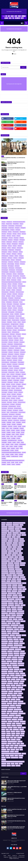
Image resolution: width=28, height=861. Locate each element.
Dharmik (4, 288)
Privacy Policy (22, 855)
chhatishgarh (5, 269)
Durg (4, 290)
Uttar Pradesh (22, 412)
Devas (10, 283)
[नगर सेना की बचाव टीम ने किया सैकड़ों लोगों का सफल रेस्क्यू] (4, 169)
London (11, 342)
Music (21, 360)
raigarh (21, 376)
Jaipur (10, 320)
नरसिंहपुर (14, 438)
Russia (18, 388)
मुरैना (18, 448)
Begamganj (12, 249)
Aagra (4, 221)
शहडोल (4, 456)
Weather (20, 418)
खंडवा (24, 426)
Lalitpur (22, 338)
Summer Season (6, 404)
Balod (4, 241)
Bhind (4, 253)
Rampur (16, 382)
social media (5, 400)
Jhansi (4, 326)
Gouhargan (17, 304)
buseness (11, 261)
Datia (25, 277)
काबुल (20, 426)
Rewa (14, 388)
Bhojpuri (14, 253)
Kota (19, 336)
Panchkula (5, 370)
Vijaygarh (15, 418)
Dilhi (20, 288)
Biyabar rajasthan (6, 259)
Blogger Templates (13, 857)
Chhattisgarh (19, 269)
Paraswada (5, 372)
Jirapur (15, 326)
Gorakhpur (10, 304)
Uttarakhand (5, 414)
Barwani (4, 247)
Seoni (9, 394)
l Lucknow (5, 338)
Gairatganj (5, 298)
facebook (8, 118)
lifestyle (17, 340)
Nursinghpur (16, 366)
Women (10, 420)
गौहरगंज (18, 430)
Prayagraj (18, 374)
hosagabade (12, 312)
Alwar (10, 231)
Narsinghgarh (13, 362)
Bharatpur (16, 251)
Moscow (15, 356)
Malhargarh (17, 350)
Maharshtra (18, 348)
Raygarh (18, 384)
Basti (9, 247)
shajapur (4, 396)
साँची (13, 462)
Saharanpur (5, 390)
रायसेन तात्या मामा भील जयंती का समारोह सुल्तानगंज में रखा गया (12, 452)
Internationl (19, 316)
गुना (11, 428)
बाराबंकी (8, 444)
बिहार (12, 444)
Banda (4, 243)
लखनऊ (8, 454)
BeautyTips (5, 249)
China (4, 273)
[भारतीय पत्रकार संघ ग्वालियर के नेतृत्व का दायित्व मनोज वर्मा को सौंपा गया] (4, 181)
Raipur (14, 378)
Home (14, 53)
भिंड (7, 446)
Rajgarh (10, 380)
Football (8, 296)
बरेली (18, 442)
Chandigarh (11, 265)
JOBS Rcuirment (10, 328)
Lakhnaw (10, 338)
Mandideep (5, 352)
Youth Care (17, 420)
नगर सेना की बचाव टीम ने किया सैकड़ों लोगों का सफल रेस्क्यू (16, 167)
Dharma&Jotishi (22, 286)
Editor (14, 290)
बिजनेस (16, 16)
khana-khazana (6, 334)
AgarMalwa (16, 223)
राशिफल (12, 16)
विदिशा (12, 454)
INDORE (17, 314)
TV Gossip (11, 408)
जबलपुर (18, 432)
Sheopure (21, 396)
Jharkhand (9, 326)
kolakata (4, 336)
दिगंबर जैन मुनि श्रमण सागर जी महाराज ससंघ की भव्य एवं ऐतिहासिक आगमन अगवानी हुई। (15, 162)
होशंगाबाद (18, 464)
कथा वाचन (10, 426)
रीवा (3, 454)
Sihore (8, 398)
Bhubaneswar (5, 255)
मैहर (21, 448)
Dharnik (10, 288)
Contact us (14, 855)
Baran (10, 245)
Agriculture (5, 225)
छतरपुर (14, 432)
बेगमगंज (17, 444)
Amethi (4, 233)
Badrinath (5, 239)
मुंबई (9, 448)
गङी (7, 428)
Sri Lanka (10, 402)
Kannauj (9, 330)
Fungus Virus (20, 296)
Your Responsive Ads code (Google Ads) (14, 11)
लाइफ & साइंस (17, 18)
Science (21, 392)
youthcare (23, 420)
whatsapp (8, 121)
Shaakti (14, 394)
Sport (11, 400)
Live (21, 340)
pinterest (8, 125)
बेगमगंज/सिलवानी (23, 444)
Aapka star (10, 221)
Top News (5, 408)
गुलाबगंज (22, 428)
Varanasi (16, 416)
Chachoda (5, 265)
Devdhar (15, 283)
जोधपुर (4, 434)
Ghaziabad (16, 302)
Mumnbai (10, 360)
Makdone (10, 350)
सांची (17, 462)
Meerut (22, 354)
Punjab (24, 374)
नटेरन (9, 438)
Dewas (20, 283)
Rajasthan (5, 380)
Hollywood (21, 310)
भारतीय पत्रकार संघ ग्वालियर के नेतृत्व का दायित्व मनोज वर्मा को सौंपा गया (16, 180)
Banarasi (21, 241)
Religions (15, 386)
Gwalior (10, 308)
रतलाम (12, 450)
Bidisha (12, 255)
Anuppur (9, 233)
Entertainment (5, 292)
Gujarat (4, 306)
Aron (20, 233)
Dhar (10, 286)
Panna (21, 370)
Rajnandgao (17, 380)
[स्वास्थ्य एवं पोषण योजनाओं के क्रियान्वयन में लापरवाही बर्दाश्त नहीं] (4, 187)
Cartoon (22, 263)
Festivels (21, 294)
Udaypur (10, 410)
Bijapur (21, 255)
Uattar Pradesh (18, 408)
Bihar (17, 255)
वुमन (13, 18)
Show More (24, 472)
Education (19, 290)
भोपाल (12, 446)
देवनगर (4, 436)
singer (18, 398)
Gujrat (9, 306)
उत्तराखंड (4, 424)
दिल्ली (18, 434)
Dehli (9, 279)
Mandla (11, 352)
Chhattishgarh (5, 271)
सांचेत (21, 462)
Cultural (19, 277)
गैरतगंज (9, 430)
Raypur (24, 384)
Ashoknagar (5, 237)
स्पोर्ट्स (10, 18)
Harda (15, 308)
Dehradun (14, 279)
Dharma (14, 286)
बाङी (22, 442)
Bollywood (19, 259)
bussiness (23, 261)
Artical (24, 233)
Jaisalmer (23, 320)
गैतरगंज (4, 430)
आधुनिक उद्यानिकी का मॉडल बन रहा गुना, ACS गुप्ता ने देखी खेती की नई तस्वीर (20, 487)
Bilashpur (4, 257)
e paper (8, 290)
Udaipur (4, 410)
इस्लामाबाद (19, 422)
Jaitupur (4, 322)
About (9, 855)
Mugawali (8, 358)
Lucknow (16, 342)
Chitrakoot (9, 273)
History (15, 310)
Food (4, 296)
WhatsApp (5, 420)
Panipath (11, 370)
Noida (10, 366)
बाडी (3, 444)
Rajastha (24, 378)
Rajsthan (4, 382)
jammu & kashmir (6, 324)
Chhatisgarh (19, 267)
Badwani (10, 239)
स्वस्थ (14, 464)
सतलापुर (4, 458)
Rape (4, 384)
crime (14, 277)
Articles (9, 235)
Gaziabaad (9, 302)
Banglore (21, 243)
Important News (6, 314)
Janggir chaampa (15, 324)
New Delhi (5, 366)
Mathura (17, 354)
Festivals (15, 294)
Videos (21, 416)
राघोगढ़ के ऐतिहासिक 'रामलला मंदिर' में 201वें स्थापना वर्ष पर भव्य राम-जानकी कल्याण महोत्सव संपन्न (16, 192)
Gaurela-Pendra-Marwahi (14, 300)
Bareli (15, 245)
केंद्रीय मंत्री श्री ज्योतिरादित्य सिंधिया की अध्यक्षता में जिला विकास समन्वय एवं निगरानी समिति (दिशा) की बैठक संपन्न (16, 174)
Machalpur (11, 344)
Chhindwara (13, 271)
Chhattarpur (12, 269)
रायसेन (17, 450)
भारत (3, 446)
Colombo (4, 275)
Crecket (4, 277)
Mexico (4, 356)
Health (10, 310)
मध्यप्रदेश (4, 448)
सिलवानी (4, 464)
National (9, 364)
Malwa (23, 350)
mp (3, 358)
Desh (25, 281)
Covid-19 (23, 275)
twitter (21, 118)
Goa (21, 302)
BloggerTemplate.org (14, 858)
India (12, 314)
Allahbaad (5, 231)
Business (17, 261)
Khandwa (12, 334)
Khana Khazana (16, 332)
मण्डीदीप (21, 446)
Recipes (9, 386)
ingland (22, 314)
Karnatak (4, 332)
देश (6, 16)
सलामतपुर (4, 462)
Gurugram (20, 306)
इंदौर (14, 422)
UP (8, 412)
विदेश (9, 16)
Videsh (4, 418)
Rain (9, 378)
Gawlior (23, 300)
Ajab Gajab (5, 227)
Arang (15, 233)
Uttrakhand (12, 414)
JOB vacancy (21, 326)
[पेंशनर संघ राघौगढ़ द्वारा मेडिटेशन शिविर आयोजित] (4, 198)
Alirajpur (18, 229)
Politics (13, 374)
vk (21, 125)
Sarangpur (5, 392)
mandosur (17, 352)
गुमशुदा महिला (16, 428)
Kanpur (15, 330)
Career (17, 263)
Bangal (9, 243)
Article (4, 235)
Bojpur (13, 259)
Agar (4, 223)
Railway (4, 378)
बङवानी (10, 442)
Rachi (4, 376)
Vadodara (18, 414)
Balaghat (16, 239)
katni (10, 332)
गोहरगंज (13, 430)
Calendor (4, 263)
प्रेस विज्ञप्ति (4, 442)
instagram (8, 128)
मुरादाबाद (13, 448)
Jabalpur (4, 320)
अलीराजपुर (9, 422)
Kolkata (10, 336)
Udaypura (16, 410)
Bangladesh (15, 243)
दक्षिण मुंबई (8, 434)
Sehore (4, 394)
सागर (9, 462)
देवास (8, 436)
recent (4, 386)
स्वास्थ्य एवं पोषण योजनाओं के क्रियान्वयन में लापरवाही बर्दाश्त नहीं (16, 185)
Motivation (21, 356)
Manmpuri (11, 354)
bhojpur (9, 253)
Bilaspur (10, 257)
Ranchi (22, 382)
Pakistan (23, 368)
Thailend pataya (13, 406)
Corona (10, 275)
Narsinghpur (21, 362)
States (15, 402)
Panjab (16, 370)
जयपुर (23, 432)
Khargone (19, 334)
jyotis (22, 328)
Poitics (4, 374)
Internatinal (5, 316)
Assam (11, 237)
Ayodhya (16, 237)
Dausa (4, 279)
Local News (5, 342)
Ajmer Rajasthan (6, 229)
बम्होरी (14, 442)
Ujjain (21, 410)
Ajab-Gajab (12, 227)
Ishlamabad (5, 318)
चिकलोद (9, 432)
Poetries (23, 372)
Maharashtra (22, 346)
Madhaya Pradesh (18, 344)
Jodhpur (17, 328)
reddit (21, 121)
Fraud (14, 296)
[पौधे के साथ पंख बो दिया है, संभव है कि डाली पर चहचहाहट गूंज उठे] (4, 204)
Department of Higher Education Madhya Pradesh (12, 281)
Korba (15, 336)
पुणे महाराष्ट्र (5, 440)
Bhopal (20, 253)
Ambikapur (23, 231)
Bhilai (21, 251)
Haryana (4, 310)
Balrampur (10, 241)
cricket (9, 277)
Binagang (21, 257)
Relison (4, 388)
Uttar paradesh (14, 412)
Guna (14, 306)
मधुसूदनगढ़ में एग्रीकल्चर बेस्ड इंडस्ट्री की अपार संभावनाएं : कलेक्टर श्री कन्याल (20, 504)
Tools (19, 406)
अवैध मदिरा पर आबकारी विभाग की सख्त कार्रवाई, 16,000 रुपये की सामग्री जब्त (13, 157)
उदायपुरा (14, 424)
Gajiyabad (11, 298)
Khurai (24, 334)
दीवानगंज (22, 434)
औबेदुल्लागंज (4, 426)
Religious (20, 386)
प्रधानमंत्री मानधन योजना (12, 440)
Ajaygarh (23, 227)
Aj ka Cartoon (19, 225)
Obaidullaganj (5, 368)
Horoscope (5, 312)
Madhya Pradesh (6, 346)
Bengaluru (5, 251)
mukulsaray (15, 358)
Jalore (24, 322)
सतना (21, 456)
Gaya (4, 302)
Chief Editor (20, 271)
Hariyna (20, 308)
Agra (22, 223)
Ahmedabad (12, 225)
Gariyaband (5, 300)
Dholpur (15, 288)
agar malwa (9, 223)
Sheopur (15, 396)
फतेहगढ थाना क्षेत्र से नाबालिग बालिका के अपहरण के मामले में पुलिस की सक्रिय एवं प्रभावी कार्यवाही (7, 487)
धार (15, 436)
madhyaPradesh (15, 346)
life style (11, 340)
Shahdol (19, 394)
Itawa (18, 318)
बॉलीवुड (22, 18)
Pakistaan (17, 368)
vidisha (9, 418)
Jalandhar (10, 322)
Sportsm (21, 400)
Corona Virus (16, 275)
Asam (19, 235)
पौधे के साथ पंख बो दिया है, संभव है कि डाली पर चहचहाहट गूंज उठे (17, 202)
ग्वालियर (4, 432)
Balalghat (22, 239)
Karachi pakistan (22, 330)
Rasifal (8, 384)
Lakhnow (16, 338)
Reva (9, 388)
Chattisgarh (5, 267)
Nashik (4, 364)
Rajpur (22, 380)
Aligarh (13, 229)
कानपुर (16, 426)
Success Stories (22, 402)
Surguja (13, 404)
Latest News (5, 340)
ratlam (13, 384)
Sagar (23, 388)
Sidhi (4, 398)
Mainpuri (4, 350)
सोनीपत (9, 464)
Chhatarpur (12, 267)
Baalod (22, 237)
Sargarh (10, 392)
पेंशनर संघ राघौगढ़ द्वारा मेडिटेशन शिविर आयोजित (14, 197)
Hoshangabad (19, 312)
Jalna (15, 322)
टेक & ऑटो (23, 16)
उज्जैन (24, 422)
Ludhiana (22, 342)
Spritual (4, 402)
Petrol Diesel (12, 372)
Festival (9, 294)
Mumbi (4, 360)
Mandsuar (5, 354)
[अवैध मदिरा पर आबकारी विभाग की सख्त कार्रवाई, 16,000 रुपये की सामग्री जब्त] (14, 146)
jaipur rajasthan (16, 320)
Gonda (4, 304)
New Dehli (21, 364)
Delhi (20, 279)
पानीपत (19, 438)
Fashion (4, 294)
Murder (15, 360)
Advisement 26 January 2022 (19, 221)
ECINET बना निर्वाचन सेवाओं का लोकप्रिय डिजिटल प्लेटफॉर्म (16, 208)
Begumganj (18, 249)
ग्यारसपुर (23, 430)
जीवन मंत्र (6, 18)
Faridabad (12, 292)
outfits (12, 368)
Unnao (4, 412)
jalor (19, 322)
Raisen (18, 378)
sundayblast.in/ (12, 853)
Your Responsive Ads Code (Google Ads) (14, 83)
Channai (17, 265)
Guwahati (4, 308)
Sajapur (11, 390)
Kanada (4, 330)
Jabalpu (22, 318)
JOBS (4, 328)
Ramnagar (11, 382)
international (12, 316)
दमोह (13, 434)
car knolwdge (11, 263)
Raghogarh (16, 376)
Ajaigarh (17, 227)
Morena (9, 356)
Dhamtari (4, 286)
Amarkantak (16, 231)
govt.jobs (22, 304)
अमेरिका (4, 422)
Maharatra (12, 348)
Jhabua (22, 324)
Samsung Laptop (18, 390)
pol (8, 374)
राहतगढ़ (24, 452)
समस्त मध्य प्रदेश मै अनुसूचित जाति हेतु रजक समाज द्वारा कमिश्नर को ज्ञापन (13, 460)
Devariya (4, 283)
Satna (16, 392)
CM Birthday (21, 273)
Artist (14, 235)
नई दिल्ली (20, 436)
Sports (16, 400)
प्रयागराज (20, 440)
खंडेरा (4, 428)
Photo (18, 372)
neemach (15, 364)
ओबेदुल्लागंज (19, 424)
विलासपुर (21, 454)
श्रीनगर (9, 456)
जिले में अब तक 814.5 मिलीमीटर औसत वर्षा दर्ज (6, 503)
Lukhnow (4, 344)
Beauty (14, 247)
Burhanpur (5, 261)
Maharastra (5, 348)
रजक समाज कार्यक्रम (6, 450)
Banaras (15, 241)
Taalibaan (19, 404)
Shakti (10, 396)
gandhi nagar (18, 298)
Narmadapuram (6, 362)
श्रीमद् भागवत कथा (15, 456)
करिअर (19, 16)
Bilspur (16, 257)
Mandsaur (23, 352)
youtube (21, 128)
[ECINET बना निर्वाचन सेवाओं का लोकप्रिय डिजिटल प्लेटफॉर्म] (4, 210)
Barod (20, 245)
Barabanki (5, 245)
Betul (10, 251)
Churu (15, 273)
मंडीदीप (16, 446)
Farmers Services (20, 292)
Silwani (13, 398)
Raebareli (9, 376)
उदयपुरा (9, 424)
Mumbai (21, 358)
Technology (5, 406)
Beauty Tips (20, 247)
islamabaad (12, 318)
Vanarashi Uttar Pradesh (7, 416)
